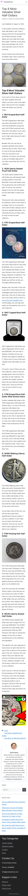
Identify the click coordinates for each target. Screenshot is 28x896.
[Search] (24, 790)
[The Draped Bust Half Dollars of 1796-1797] (14, 243)
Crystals (4, 849)
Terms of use (6, 888)
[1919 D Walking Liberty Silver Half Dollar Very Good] (14, 470)
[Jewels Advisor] (7, 2)
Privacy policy (6, 885)
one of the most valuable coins (12, 300)
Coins (6, 730)
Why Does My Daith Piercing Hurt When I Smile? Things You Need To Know (13, 828)
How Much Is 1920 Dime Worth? (15, 738)
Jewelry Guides (7, 843)
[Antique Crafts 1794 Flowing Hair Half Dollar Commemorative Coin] (14, 550)
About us (5, 882)
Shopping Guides (7, 846)
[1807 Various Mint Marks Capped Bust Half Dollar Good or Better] (14, 330)
